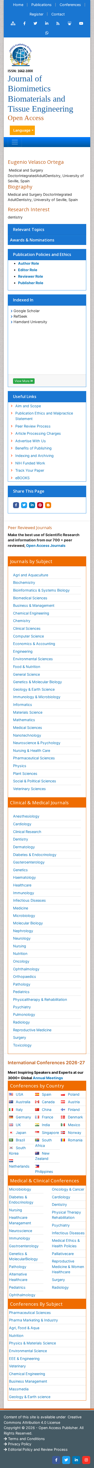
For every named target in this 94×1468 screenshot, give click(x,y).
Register (36, 14)
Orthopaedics (24, 976)
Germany (23, 1117)
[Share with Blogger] (48, 505)
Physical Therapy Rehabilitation (66, 1215)
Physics (19, 766)
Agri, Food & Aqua (24, 1328)
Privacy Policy (19, 1444)
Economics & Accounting (34, 643)
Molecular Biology (28, 923)
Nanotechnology (27, 735)
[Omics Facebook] (24, 23)
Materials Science (27, 712)
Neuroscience (20, 1231)
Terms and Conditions (26, 1439)
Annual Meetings (48, 1078)
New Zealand (42, 1156)
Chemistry (21, 621)
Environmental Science (28, 1351)
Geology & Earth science (29, 1397)
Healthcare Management (20, 1220)
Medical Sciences (27, 727)
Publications (41, 4)
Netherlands (19, 1166)
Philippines (44, 1171)
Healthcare (22, 885)
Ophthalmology (26, 969)
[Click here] (13, 23)
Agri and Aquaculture (30, 575)
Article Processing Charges (38, 433)
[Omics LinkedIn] (46, 23)
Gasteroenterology (29, 862)
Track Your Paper (29, 470)
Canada (48, 1102)
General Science (26, 674)
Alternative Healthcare (18, 1277)
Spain (46, 1094)
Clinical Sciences (27, 628)
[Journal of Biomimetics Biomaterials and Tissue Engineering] (20, 54)
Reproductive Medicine (32, 1030)
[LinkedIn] (76, 1460)
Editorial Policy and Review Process (37, 1449)
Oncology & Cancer (68, 1189)
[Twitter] (66, 1460)
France (47, 1117)
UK (18, 1125)
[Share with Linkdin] (32, 505)
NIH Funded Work (30, 463)
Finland (73, 1109)
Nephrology (23, 931)
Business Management (28, 1381)
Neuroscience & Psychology (36, 743)
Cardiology (22, 824)
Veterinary (17, 1366)
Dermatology (24, 847)
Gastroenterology (24, 1246)
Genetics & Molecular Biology (37, 682)
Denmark (75, 1117)
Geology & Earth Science (34, 689)
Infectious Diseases (29, 900)
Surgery (19, 1037)
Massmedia (19, 1389)
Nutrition (20, 953)
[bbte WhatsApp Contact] (47, 33)
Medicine (20, 908)
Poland (73, 1094)
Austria (73, 1102)
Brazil (20, 1140)
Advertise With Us (30, 441)
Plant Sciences (25, 773)
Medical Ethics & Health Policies (66, 1243)
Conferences (70, 4)
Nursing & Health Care (31, 750)
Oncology (21, 961)
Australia (22, 1102)
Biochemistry (24, 582)
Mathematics (24, 720)
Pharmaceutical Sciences (34, 758)
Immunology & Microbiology (36, 697)
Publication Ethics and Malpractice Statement (44, 416)
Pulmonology (24, 1014)
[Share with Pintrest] (40, 505)
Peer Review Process (33, 426)
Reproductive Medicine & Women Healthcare (68, 1266)
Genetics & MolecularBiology (23, 1256)
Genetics (20, 870)
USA (19, 1094)
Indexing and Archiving (34, 455)
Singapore (50, 1132)
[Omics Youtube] (81, 23)
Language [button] (22, 130)
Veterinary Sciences (29, 789)
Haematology (24, 877)
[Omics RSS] (58, 23)
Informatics (22, 704)
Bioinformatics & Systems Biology (41, 590)
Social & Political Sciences (34, 781)
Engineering (23, 651)
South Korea (17, 1150)
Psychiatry (22, 1007)
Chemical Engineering (31, 613)
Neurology (22, 938)
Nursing (19, 946)
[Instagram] (86, 1460)
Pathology (21, 984)
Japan (20, 1132)
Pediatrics (21, 992)
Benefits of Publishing (33, 448)
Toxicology (22, 1045)
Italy (19, 1109)
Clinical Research (27, 832)
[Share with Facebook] (16, 505)
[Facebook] (56, 1460)
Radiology (21, 1022)
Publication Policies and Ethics (42, 254)
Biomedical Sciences (30, 598)
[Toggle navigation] (15, 142)
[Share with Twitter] (24, 505)
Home (18, 4)
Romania (74, 1140)
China (46, 1109)
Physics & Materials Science (32, 1343)
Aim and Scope (28, 406)
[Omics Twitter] (35, 23)
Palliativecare (63, 1254)
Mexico (73, 1125)
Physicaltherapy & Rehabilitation (40, 999)
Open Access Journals (45, 545)
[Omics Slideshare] (69, 23)
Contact (58, 14)
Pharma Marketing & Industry (33, 1320)
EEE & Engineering (24, 1358)
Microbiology (24, 915)
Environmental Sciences (33, 659)
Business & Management (33, 605)
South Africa (43, 1143)
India (45, 1125)
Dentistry (20, 839)
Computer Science (28, 636)
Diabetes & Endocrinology (34, 854)
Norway (74, 1132)
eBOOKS (22, 478)
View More (22, 381)
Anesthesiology (26, 816)
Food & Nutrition (26, 666)
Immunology (23, 893)
